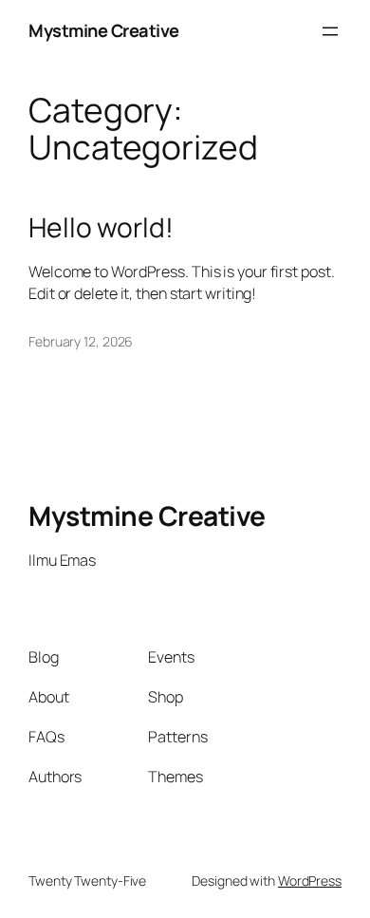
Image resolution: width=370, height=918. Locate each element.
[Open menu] (330, 31)
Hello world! (101, 228)
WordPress (310, 880)
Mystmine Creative (103, 30)
